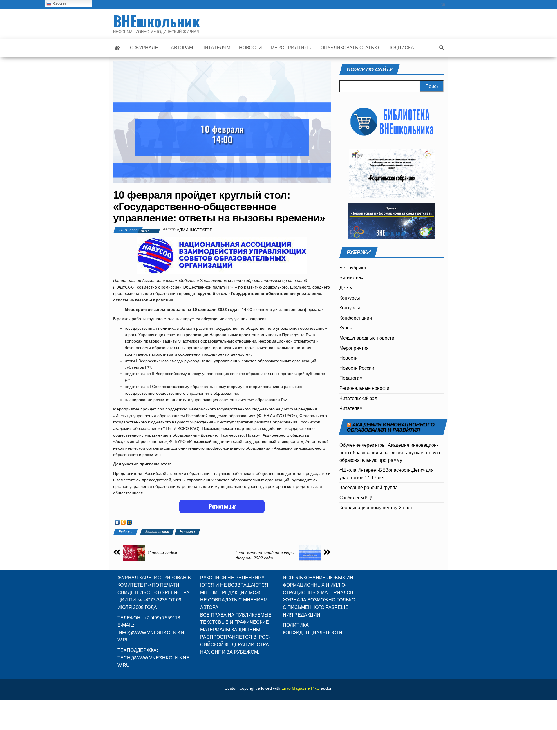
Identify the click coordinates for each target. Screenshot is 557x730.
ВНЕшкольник (156, 20)
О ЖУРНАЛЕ (144, 47)
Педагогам (351, 378)
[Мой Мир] (129, 521)
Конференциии (355, 318)
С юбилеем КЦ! (355, 497)
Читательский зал (358, 398)
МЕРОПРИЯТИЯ (290, 47)
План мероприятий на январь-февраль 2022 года (265, 555)
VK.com (443, 4)
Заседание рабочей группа (368, 487)
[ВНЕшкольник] (117, 48)
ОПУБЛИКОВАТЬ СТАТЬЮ (350, 47)
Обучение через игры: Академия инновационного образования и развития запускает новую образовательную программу (389, 452)
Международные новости (366, 338)
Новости (187, 532)
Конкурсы (349, 297)
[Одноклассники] (123, 521)
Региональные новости (364, 388)
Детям (346, 287)
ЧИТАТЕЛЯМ (216, 47)
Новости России (356, 368)
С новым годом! (163, 552)
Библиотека (352, 277)
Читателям (351, 408)
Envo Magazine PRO (300, 688)
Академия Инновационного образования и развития (390, 427)
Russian (58, 3)
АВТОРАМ (182, 47)
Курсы (346, 327)
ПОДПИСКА (401, 47)
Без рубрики (352, 267)
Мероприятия (157, 532)
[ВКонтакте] (117, 521)
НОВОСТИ (250, 47)
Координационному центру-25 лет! (376, 507)
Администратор (194, 230)
